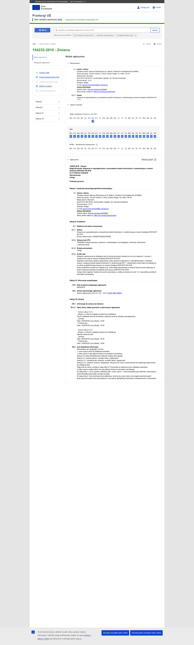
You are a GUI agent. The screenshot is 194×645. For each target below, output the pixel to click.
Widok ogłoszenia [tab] (40, 57)
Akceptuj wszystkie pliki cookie (115, 633)
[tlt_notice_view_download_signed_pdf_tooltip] (93, 121)
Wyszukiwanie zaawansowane (83, 35)
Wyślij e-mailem (45, 86)
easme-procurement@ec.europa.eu (95, 85)
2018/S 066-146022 (114, 293)
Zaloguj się (144, 7)
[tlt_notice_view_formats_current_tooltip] (155, 160)
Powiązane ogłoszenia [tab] (42, 62)
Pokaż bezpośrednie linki (49, 77)
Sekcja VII (40, 119)
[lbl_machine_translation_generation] (97, 145)
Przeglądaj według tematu (125, 35)
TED (34, 44)
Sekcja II (39, 107)
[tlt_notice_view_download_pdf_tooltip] (71, 136)
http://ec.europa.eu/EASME (97, 89)
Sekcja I (39, 102)
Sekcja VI (39, 113)
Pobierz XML (44, 73)
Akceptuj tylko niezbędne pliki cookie (146, 633)
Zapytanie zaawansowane (105, 35)
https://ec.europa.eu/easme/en (104, 92)
